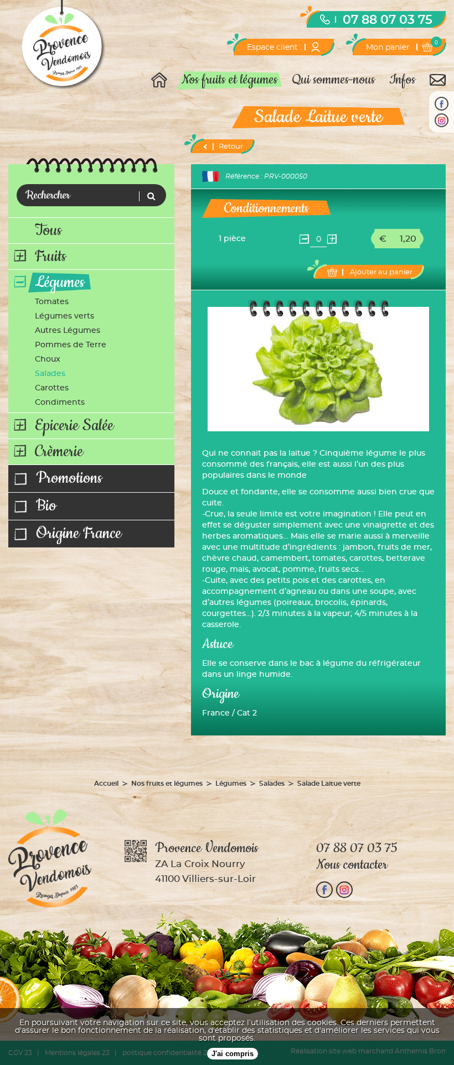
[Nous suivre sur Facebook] (441, 104)
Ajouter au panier (381, 272)
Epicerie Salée (74, 426)
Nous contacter (352, 864)
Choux (47, 359)
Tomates (52, 302)
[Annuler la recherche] (148, 196)
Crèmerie (59, 452)
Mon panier (402, 45)
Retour (231, 146)
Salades (50, 374)
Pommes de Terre (70, 345)
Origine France (78, 534)
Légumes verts (64, 316)
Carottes (52, 388)
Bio (46, 506)
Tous (48, 231)
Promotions (69, 478)
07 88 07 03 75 (387, 20)
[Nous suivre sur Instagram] (441, 120)
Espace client (272, 47)
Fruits (50, 257)
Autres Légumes (67, 331)
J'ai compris (232, 1054)
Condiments (60, 402)
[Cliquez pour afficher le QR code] (136, 851)
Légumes (59, 283)
